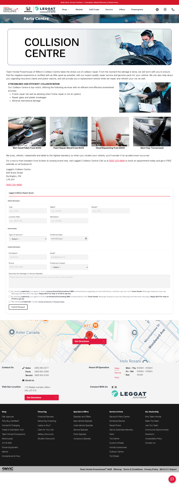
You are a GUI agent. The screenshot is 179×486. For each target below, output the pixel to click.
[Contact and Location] (165, 9)
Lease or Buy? (44, 425)
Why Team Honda (153, 416)
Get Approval (8, 416)
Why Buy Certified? (10, 421)
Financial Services (46, 416)
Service (109, 9)
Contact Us (150, 443)
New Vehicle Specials (83, 421)
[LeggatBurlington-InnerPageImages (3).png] (152, 131)
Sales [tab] (117, 368)
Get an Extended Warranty (121, 429)
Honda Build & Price (11, 456)
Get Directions (82, 341)
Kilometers (54, 217)
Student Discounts (46, 438)
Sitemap (117, 469)
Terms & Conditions (133, 469)
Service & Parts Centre (119, 416)
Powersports (137, 9)
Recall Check (115, 425)
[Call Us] (173, 9)
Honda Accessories (118, 447)
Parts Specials (80, 434)
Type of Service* (16, 235)
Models (79, 9)
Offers (122, 9)
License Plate (14, 217)
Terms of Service (45, 302)
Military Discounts (46, 434)
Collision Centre (116, 451)
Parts (111, 434)
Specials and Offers (82, 416)
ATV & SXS (7, 443)
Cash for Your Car (46, 429)
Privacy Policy (58, 302)
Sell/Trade (94, 9)
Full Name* (13, 253)
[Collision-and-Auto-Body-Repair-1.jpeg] (145, 97)
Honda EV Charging (11, 425)
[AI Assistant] (172, 479)
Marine (5, 451)
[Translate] (157, 9)
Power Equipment (10, 447)
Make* (53, 207)
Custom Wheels (116, 443)
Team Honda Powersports (13, 434)
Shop (64, 9)
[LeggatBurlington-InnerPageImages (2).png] (110, 131)
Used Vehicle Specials (83, 425)
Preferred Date (56, 235)
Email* (52, 253)
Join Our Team (151, 425)
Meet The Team (152, 421)
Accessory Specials (82, 438)
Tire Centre (114, 438)
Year (11, 207)
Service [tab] (118, 372)
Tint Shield (114, 456)
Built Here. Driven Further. (89, 2)
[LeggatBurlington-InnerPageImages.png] (27, 131)
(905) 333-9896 (117, 160)
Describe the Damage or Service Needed (25, 273)
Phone (11, 263)
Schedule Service (117, 421)
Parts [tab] (117, 377)
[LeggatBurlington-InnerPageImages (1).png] (69, 131)
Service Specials (81, 429)
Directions (149, 434)
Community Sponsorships (157, 429)
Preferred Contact (57, 263)
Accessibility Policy (153, 438)
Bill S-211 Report (168, 469)
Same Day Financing (47, 421)
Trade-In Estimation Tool (13, 429)
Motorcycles (7, 438)
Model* (94, 207)
